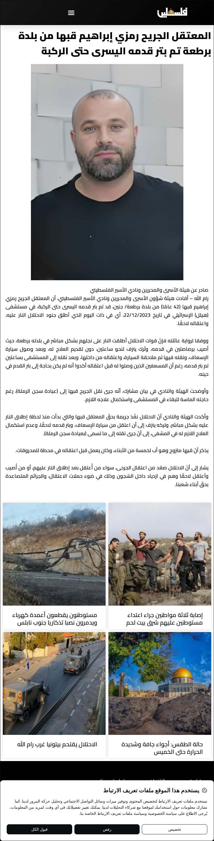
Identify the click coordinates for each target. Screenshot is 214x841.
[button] (71, 12)
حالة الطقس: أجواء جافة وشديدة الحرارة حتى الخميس (162, 748)
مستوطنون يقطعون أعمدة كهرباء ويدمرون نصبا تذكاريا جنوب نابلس (54, 619)
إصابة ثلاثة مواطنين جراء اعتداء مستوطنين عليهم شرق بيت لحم (164, 619)
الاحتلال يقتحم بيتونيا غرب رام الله (57, 744)
